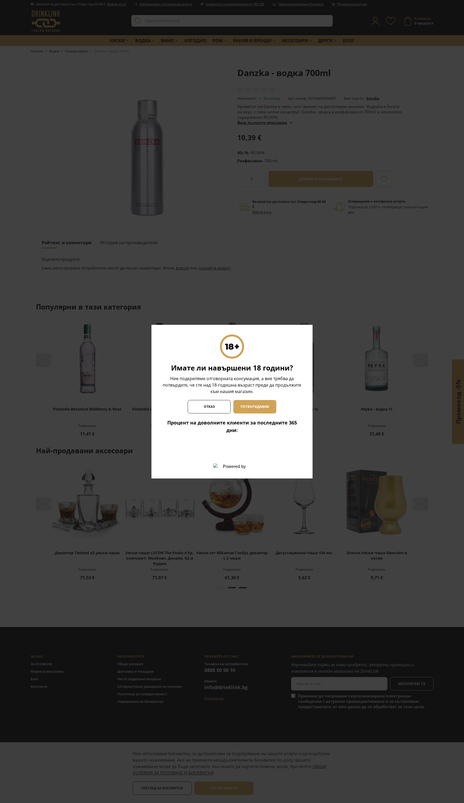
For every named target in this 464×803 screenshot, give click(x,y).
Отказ (209, 406)
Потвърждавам (255, 406)
